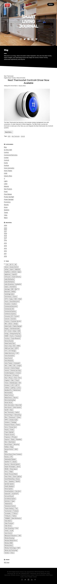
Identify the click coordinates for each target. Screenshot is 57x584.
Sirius (6, 471)
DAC (6, 323)
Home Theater (8, 363)
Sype (13, 501)
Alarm (11, 269)
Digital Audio (8, 326)
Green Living (8, 346)
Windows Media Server (11, 540)
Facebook (18, 336)
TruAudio (15, 511)
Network (6, 186)
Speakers (6, 210)
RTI (11, 456)
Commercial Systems (10, 311)
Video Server (8, 525)
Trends (6, 212)
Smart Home (8, 476)
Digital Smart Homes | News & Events (14, 78)
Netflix (17, 412)
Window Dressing (9, 538)
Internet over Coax (16, 370)
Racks (12, 439)
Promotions (7, 202)
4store (6, 267)
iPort (19, 378)
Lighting (13, 387)
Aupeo (6, 286)
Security (6, 204)
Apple (19, 272)
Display (7, 328)
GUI (14, 346)
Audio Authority (16, 277)
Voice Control (8, 533)
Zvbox (12, 553)
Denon (10, 323)
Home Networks (9, 360)
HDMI (18, 346)
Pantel (18, 424)
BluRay (13, 291)
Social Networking (9, 479)
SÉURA (6, 469)
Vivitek (6, 530)
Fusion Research (15, 338)
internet (7, 370)
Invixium (18, 373)
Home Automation (9, 168)
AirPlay (6, 269)
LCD (12, 385)
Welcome (6, 36)
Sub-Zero (17, 491)
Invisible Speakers (9, 373)
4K (15, 264)
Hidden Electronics (10, 353)
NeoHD (6, 410)
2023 (5, 228)
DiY (5, 331)
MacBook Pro (8, 390)
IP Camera (15, 375)
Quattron (7, 439)
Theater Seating (9, 508)
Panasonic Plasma (9, 424)
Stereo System (9, 488)
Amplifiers (7, 272)
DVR (19, 331)
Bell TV (17, 289)
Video (5, 215)
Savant (14, 461)
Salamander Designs (10, 459)
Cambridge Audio (9, 294)
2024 (5, 225)
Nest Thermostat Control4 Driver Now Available (28, 81)
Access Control (14, 267)
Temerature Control (10, 506)
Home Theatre (8, 170)
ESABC (6, 336)
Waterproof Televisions (11, 535)
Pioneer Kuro (12, 427)
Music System (17, 407)
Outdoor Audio (13, 419)
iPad (6, 378)
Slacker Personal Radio (11, 474)
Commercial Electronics (10, 155)
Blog (11, 36)
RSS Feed (6, 562)
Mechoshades (8, 392)
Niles (6, 417)
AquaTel (14, 274)
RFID (16, 449)
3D (7, 264)
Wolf (18, 548)
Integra (19, 365)
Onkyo (18, 417)
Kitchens (7, 385)
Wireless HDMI (8, 543)
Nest (11, 410)
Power (6, 191)
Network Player (9, 415)
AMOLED (17, 269)
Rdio (6, 442)
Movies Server (8, 402)
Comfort (6, 152)
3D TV (11, 264)
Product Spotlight (9, 197)
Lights (5, 181)
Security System (15, 464)
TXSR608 (7, 518)
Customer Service (16, 321)
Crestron (7, 321)
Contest (6, 157)
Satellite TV (8, 461)
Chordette (7, 304)
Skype (11, 471)
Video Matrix (8, 520)
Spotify (18, 481)
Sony (6, 481)
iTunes (6, 382)
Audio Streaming (9, 284)
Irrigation (7, 380)
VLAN (11, 530)
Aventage (7, 289)
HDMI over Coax (9, 348)
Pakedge (13, 422)
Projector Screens (9, 434)
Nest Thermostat (15, 136)
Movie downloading (10, 400)
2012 (5, 251)
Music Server (8, 407)
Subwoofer (7, 493)
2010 (5, 256)
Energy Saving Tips (15, 333)
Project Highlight (9, 432)
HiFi (17, 353)
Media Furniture (9, 395)
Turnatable (7, 513)
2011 (5, 253)
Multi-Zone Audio (9, 405)
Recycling (16, 444)
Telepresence (8, 503)
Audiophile (18, 284)
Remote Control (9, 449)
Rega (11, 447)
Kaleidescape (13, 382)
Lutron (18, 387)
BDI (12, 289)
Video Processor (9, 523)
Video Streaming (9, 528)
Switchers (7, 501)
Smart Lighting (17, 476)
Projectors (7, 437)
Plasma (7, 429)
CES (15, 299)
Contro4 (7, 318)
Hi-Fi (6, 350)
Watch (5, 217)
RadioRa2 (18, 439)
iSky (12, 380)
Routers (7, 456)
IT (4, 178)
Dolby (14, 331)
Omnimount (12, 417)
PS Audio (14, 437)
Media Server (8, 397)
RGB (6, 451)
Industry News (22, 85)
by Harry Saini (8, 149)
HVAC (9, 136)
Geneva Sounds (9, 341)
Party (6, 427)
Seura (18, 466)
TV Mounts (7, 516)
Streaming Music (9, 491)
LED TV (17, 385)
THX (16, 508)
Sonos (5, 207)
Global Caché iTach (10, 343)
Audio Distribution (9, 279)
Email (35, 577)
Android (14, 272)
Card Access (8, 296)
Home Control (8, 358)
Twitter (14, 516)
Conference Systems (10, 313)
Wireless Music (9, 545)
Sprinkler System (9, 484)
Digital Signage (17, 326)
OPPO (6, 419)
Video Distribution (16, 518)
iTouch (17, 380)
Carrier (15, 296)
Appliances (7, 274)
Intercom (7, 368)
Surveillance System (10, 498)
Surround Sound (9, 496)
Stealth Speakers (9, 486)
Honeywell (17, 363)
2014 (5, 246)
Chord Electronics (14, 301)
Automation (13, 286)
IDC (14, 365)
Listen (5, 183)
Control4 (23, 136)
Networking (18, 415)
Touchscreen (8, 511)
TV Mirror (14, 513)
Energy (6, 333)
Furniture (6, 165)
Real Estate (12, 442)
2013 (5, 248)
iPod (15, 378)
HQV (6, 365)
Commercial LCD (9, 309)
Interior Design (15, 368)
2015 (5, 243)
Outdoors (7, 422)
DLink (9, 331)
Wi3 (20, 535)
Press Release (8, 194)
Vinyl (16, 528)
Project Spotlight (9, 199)
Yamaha (7, 553)
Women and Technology (11, 550)
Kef (20, 382)
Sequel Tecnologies (10, 466)
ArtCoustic (7, 277)
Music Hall (18, 405)
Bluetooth (7, 291)
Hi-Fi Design (12, 350)
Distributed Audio (15, 328)
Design (16, 323)
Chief (19, 299)
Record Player (8, 444)
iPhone (10, 378)
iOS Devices (8, 375)
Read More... (8, 132)
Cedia (11, 299)
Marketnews (17, 390)
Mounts (16, 397)
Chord (6, 301)
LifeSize (7, 387)
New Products (8, 189)
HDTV (16, 348)
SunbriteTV (15, 493)
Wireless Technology (10, 548)
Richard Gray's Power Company (13, 454)
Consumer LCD (9, 316)
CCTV (6, 299)
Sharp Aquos (13, 469)
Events (6, 163)
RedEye (7, 447)
